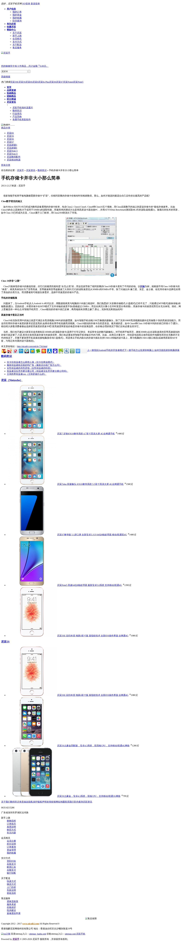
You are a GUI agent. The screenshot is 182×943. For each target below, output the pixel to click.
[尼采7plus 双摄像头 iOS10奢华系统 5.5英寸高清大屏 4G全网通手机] (32, 484)
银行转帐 (11, 873)
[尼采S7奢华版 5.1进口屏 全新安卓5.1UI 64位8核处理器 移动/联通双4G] (32, 534)
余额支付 (11, 870)
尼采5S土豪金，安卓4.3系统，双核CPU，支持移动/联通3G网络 (88, 796)
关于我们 (5, 802)
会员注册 (11, 841)
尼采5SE (14, 82)
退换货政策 (12, 901)
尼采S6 (52, 82)
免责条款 (23, 802)
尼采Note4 (68, 82)
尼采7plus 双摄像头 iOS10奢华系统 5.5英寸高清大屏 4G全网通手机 (90, 484)
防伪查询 (78, 802)
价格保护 (11, 907)
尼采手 (20, 170)
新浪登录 (35, 3)
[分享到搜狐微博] (3, 350)
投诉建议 (11, 910)
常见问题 (11, 832)
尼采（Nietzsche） (12, 380)
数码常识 (42, 170)
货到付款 (11, 861)
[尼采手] (5, 53)
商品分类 (5, 128)
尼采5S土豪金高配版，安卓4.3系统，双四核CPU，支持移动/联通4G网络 (93, 745)
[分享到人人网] (49, 350)
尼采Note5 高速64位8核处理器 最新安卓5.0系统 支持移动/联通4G (89, 585)
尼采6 (35, 82)
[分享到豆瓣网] (72, 350)
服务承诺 (11, 904)
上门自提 (11, 887)
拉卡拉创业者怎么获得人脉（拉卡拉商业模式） (31, 362)
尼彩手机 (80, 934)
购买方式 (11, 830)
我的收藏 (11, 853)
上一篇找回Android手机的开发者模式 (105, 350)
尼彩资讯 (87, 802)
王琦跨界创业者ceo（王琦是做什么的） (26, 374)
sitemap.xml (70, 934)
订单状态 (11, 824)
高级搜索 (5, 76)
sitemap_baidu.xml (37, 934)
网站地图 (60, 802)
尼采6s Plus (43, 82)
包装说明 (11, 890)
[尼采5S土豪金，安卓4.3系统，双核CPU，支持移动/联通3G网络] (32, 796)
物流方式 (11, 884)
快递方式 (11, 881)
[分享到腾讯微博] (20, 350)
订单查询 (11, 847)
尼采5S (22, 82)
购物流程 (11, 821)
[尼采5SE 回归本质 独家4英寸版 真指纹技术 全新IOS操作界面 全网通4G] (32, 635)
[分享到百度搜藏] (55, 350)
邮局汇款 (11, 867)
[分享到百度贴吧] (66, 350)
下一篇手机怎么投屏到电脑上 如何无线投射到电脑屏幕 (151, 350)
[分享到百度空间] (60, 350)
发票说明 (11, 827)
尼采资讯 (30, 170)
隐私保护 (33, 802)
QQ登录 (26, 3)
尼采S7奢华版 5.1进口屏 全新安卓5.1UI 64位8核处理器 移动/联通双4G (92, 534)
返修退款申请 (13, 913)
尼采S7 (59, 82)
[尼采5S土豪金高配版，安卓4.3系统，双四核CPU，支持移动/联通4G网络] (32, 745)
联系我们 (69, 802)
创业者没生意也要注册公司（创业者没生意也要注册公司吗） (37, 371)
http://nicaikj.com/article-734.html (32, 346)
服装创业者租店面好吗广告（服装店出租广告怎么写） (34, 365)
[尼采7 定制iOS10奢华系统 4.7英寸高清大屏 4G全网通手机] (32, 433)
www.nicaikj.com (30, 923)
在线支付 (11, 864)
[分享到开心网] (43, 350)
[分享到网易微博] (15, 350)
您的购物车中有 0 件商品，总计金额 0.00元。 (24, 66)
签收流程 (11, 893)
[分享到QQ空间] (32, 350)
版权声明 (42, 802)
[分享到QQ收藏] (26, 350)
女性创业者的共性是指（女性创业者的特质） (29, 368)
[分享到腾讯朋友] (38, 350)
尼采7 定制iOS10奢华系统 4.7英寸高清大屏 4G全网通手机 (86, 433)
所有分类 (5, 165)
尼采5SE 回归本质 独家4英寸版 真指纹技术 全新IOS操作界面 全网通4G (92, 635)
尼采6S (29, 82)
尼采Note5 (78, 82)
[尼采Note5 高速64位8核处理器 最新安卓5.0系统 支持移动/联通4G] (32, 585)
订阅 (8, 934)
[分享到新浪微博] (9, 350)
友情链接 (51, 802)
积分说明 (11, 844)
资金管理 (11, 850)
